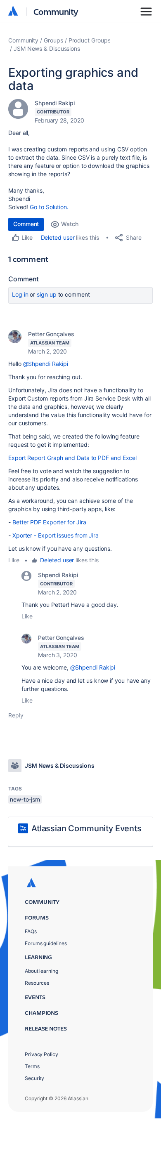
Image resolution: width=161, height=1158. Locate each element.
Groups (53, 40)
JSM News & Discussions (47, 48)
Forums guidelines (46, 943)
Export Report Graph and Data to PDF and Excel (72, 457)
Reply (16, 715)
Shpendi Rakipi (55, 102)
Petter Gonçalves (51, 333)
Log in (20, 294)
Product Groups (90, 40)
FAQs (31, 931)
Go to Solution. (49, 206)
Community (55, 11)
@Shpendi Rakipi (46, 363)
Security (34, 1078)
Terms (32, 1066)
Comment (26, 223)
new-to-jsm (25, 799)
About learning (41, 971)
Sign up (46, 294)
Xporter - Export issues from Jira (55, 535)
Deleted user (58, 237)
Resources (37, 983)
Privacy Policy (41, 1054)
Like (13, 560)
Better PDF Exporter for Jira (49, 522)
